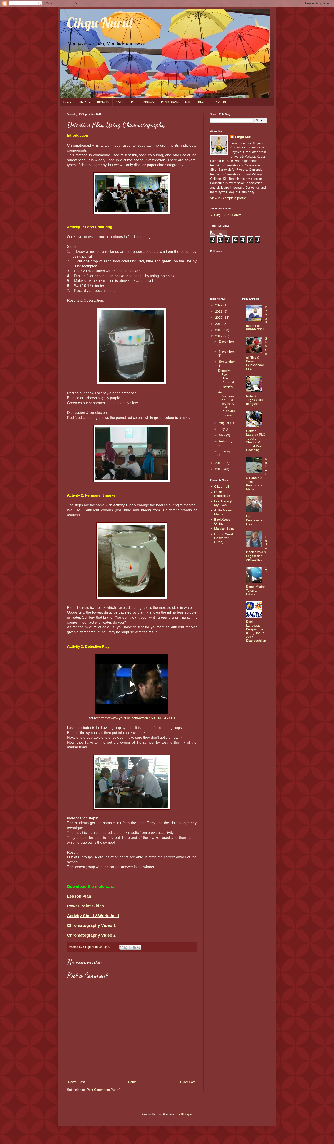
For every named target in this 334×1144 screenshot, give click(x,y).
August (224, 423)
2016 (219, 463)
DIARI (201, 102)
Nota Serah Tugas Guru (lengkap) (254, 400)
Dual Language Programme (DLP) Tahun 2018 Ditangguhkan (256, 631)
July (222, 429)
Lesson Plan (79, 896)
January (225, 451)
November (226, 351)
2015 (219, 469)
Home (67, 102)
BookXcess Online (222, 521)
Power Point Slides (85, 906)
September (227, 361)
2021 (219, 311)
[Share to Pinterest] (139, 947)
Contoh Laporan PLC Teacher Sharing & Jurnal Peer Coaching (255, 440)
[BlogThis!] (126, 947)
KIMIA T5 (103, 102)
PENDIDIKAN (170, 102)
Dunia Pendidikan (222, 494)
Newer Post (76, 1082)
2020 (219, 317)
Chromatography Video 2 (92, 935)
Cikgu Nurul (99, 22)
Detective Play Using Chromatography (226, 378)
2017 (219, 336)
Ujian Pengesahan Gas (255, 520)
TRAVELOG (219, 102)
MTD (188, 102)
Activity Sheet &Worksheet (93, 915)
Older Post (187, 1082)
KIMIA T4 (85, 102)
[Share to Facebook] (134, 947)
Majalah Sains (224, 528)
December (226, 341)
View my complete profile (228, 198)
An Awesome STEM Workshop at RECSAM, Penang (226, 403)
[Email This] (121, 947)
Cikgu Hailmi (223, 486)
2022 (219, 305)
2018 (219, 330)
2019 (219, 323)
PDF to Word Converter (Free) (223, 538)
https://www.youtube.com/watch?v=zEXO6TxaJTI (138, 718)
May (222, 435)
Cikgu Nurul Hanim (227, 215)
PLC (133, 102)
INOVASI (149, 102)
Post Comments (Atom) (103, 1089)
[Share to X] (130, 947)
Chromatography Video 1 (91, 925)
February (225, 441)
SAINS (120, 102)
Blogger (186, 1114)
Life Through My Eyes (223, 503)
